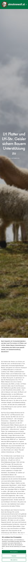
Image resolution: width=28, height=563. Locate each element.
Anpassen (14, 556)
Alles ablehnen (14, 560)
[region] (14, 549)
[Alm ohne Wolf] (13, 4)
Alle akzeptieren (14, 551)
